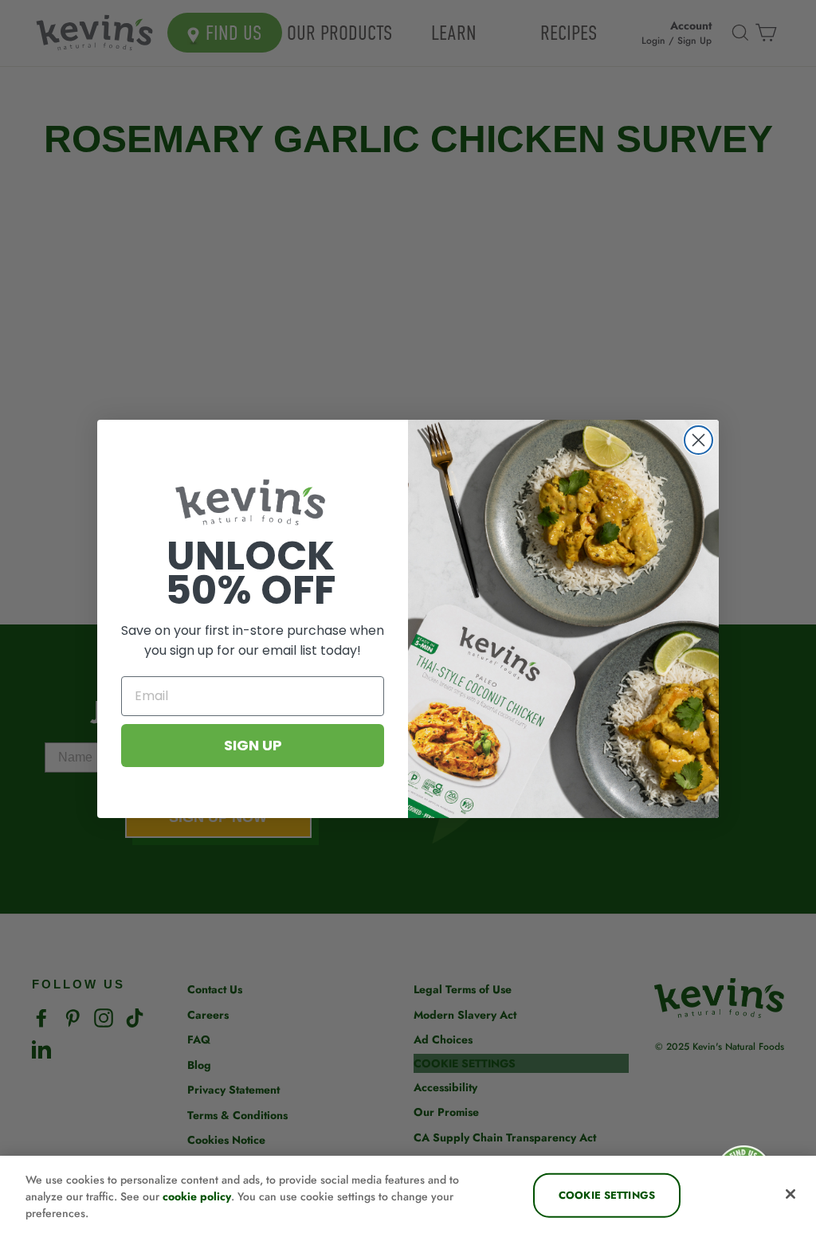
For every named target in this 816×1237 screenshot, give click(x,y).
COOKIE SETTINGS (607, 1195)
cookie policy (197, 1196)
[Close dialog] (698, 440)
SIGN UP (253, 745)
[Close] (790, 1194)
